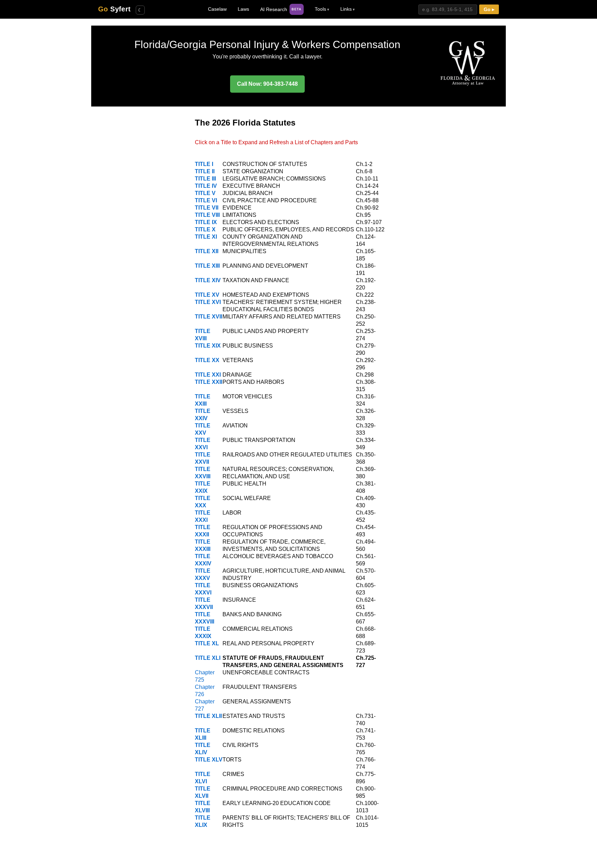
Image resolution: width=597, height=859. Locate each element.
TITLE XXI (208, 375)
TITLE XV (207, 295)
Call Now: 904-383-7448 (267, 84)
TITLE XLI (207, 658)
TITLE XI (206, 237)
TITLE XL (207, 643)
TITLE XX (207, 360)
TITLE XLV (208, 760)
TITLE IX (206, 222)
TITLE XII (206, 251)
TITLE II (205, 171)
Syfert (114, 9)
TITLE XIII (207, 266)
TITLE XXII (208, 382)
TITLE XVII (208, 317)
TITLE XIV (208, 280)
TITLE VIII (207, 215)
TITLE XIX (208, 346)
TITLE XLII (208, 716)
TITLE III (205, 179)
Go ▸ (489, 9)
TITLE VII (206, 208)
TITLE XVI (208, 302)
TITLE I (204, 164)
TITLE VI (206, 200)
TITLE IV (206, 186)
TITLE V (205, 193)
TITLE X (205, 229)
